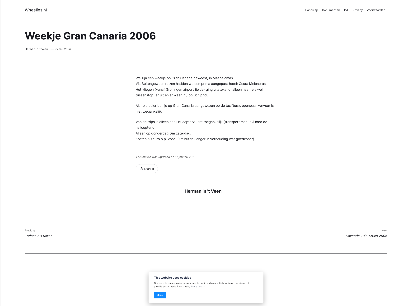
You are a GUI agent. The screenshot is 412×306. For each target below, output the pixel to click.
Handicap (311, 10)
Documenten (331, 10)
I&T (346, 10)
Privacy (358, 10)
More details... (199, 286)
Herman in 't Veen (36, 49)
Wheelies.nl (36, 10)
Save (160, 295)
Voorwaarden (376, 10)
